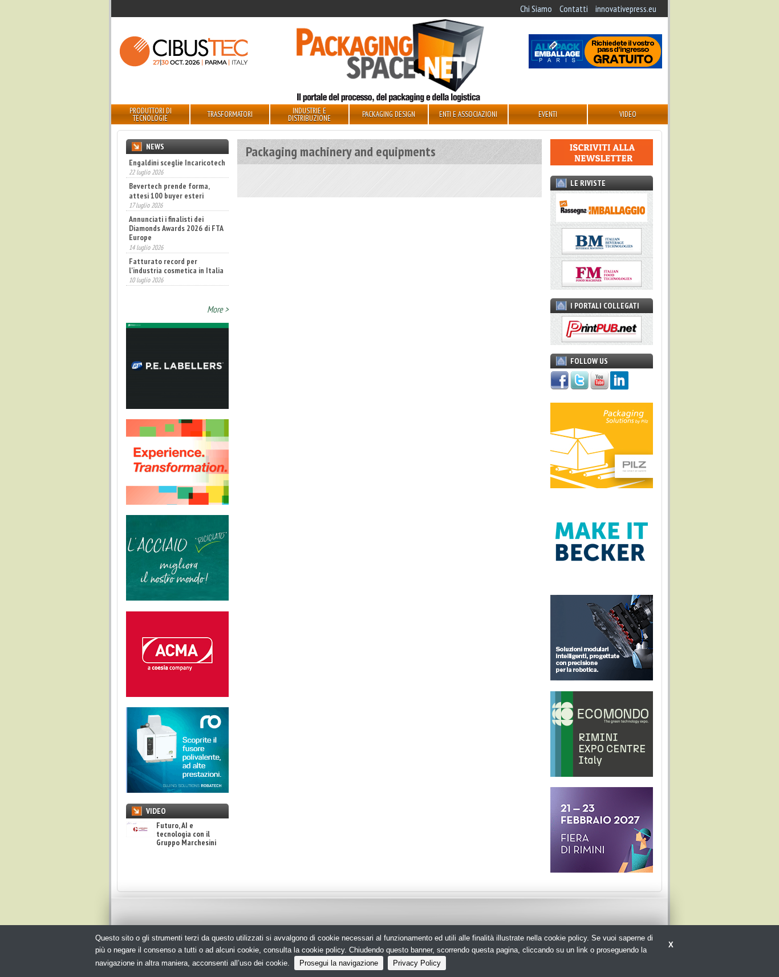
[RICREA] (177, 597)
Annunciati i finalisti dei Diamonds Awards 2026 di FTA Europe (176, 203)
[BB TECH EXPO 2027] (601, 869)
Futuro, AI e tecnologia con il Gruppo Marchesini (186, 834)
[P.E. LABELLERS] (177, 405)
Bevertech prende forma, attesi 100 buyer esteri (169, 166)
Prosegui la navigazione (338, 963)
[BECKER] (601, 581)
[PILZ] (601, 484)
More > (218, 309)
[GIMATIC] (601, 677)
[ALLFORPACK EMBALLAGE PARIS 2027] (595, 65)
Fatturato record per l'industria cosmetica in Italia (176, 241)
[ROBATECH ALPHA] (177, 789)
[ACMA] (177, 693)
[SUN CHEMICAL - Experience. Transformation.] (177, 501)
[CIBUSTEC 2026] (183, 65)
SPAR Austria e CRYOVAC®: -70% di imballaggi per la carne (170, 278)
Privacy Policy (417, 963)
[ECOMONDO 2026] (601, 773)
